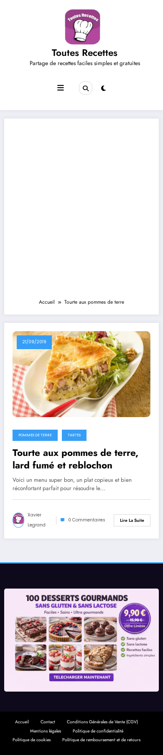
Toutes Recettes (84, 52)
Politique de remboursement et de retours (101, 740)
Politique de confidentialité (98, 731)
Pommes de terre (35, 435)
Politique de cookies (32, 740)
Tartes (74, 435)
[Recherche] (85, 88)
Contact (48, 722)
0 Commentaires (86, 520)
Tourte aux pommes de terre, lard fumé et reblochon (75, 459)
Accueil (22, 722)
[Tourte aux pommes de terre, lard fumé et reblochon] (81, 374)
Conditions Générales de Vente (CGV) (102, 722)
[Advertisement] (81, 212)
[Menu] (60, 88)
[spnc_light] (103, 88)
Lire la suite (132, 520)
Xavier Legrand (37, 520)
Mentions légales (45, 731)
